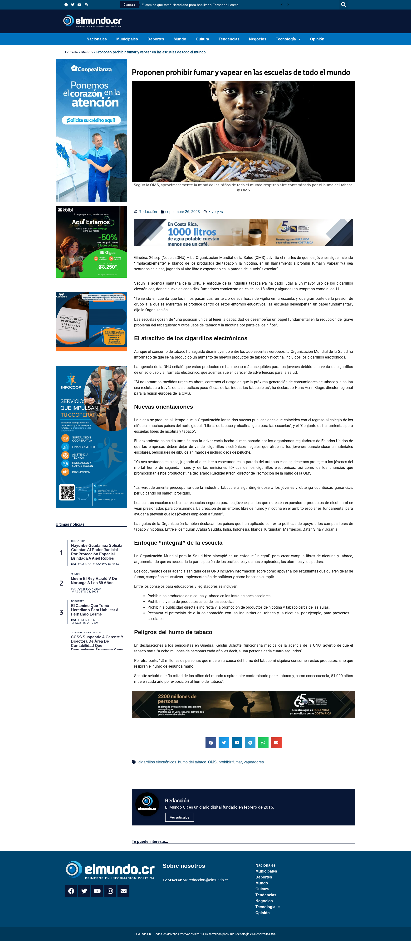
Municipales (127, 39)
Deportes (155, 39)
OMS (212, 762)
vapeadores (254, 762)
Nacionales (97, 39)
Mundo (180, 39)
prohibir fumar (230, 762)
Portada (71, 52)
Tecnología (286, 39)
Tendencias (229, 39)
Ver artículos (179, 817)
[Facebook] (66, 4)
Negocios (257, 39)
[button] (343, 5)
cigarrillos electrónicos (157, 762)
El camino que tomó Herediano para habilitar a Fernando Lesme (190, 5)
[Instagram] (86, 4)
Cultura (202, 39)
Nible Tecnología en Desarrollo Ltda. (251, 934)
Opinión (317, 39)
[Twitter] (72, 4)
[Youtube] (79, 4)
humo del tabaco (192, 762)
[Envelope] (123, 891)
